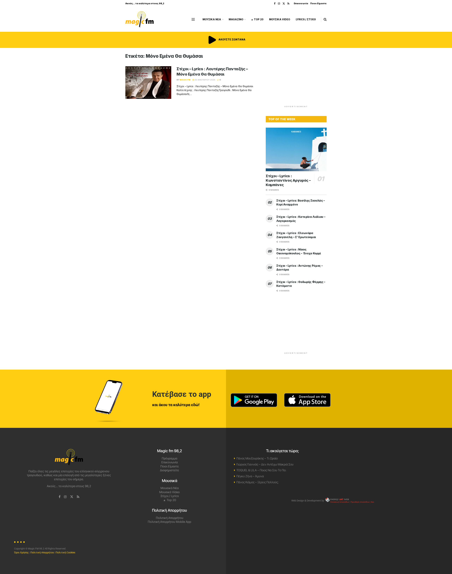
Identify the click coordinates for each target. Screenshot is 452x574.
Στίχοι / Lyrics (169, 496)
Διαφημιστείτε (169, 470)
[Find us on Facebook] (274, 3)
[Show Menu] (193, 19)
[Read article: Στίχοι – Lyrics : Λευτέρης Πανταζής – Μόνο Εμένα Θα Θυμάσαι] (148, 82)
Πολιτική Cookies (65, 552)
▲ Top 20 (257, 19)
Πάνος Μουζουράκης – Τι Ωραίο (257, 458)
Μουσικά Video (169, 492)
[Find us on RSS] (288, 3)
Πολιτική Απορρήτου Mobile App (169, 522)
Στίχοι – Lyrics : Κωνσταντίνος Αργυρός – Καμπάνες (288, 180)
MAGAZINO (236, 19)
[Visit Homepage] (139, 19)
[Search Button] (325, 19)
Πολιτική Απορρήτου (169, 518)
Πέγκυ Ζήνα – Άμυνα (250, 476)
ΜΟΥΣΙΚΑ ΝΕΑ (212, 19)
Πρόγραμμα (169, 458)
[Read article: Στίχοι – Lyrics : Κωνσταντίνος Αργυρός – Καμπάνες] (296, 149)
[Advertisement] (296, 78)
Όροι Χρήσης (21, 552)
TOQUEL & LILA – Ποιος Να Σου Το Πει (261, 470)
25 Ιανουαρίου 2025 (204, 80)
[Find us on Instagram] (279, 3)
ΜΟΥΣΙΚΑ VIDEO (279, 19)
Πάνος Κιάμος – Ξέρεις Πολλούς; (257, 482)
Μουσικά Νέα (169, 488)
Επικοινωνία (301, 3)
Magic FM (185, 80)
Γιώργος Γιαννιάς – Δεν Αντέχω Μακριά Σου (264, 464)
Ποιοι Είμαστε (318, 3)
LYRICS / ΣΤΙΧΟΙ (306, 19)
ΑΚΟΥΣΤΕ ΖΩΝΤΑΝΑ (231, 39)
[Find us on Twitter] (283, 3)
